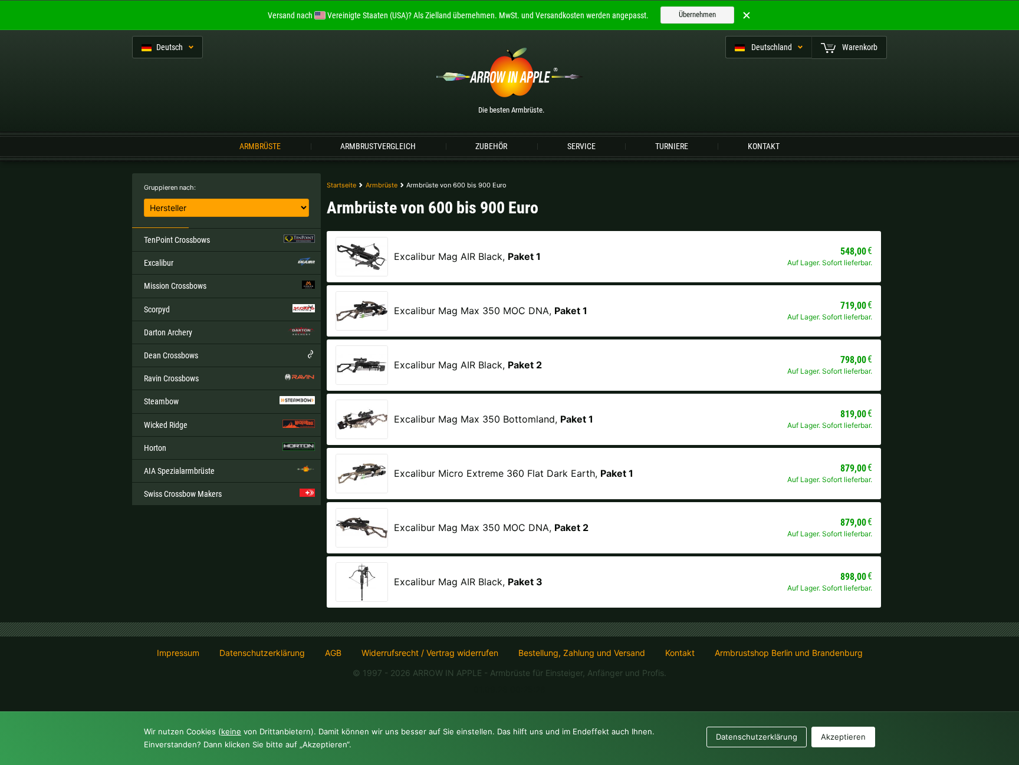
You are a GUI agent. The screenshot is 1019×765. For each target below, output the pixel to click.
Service (581, 146)
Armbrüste (260, 146)
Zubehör (491, 146)
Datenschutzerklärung (262, 653)
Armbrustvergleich (378, 146)
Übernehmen (697, 14)
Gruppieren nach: (170, 187)
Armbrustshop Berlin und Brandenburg (789, 653)
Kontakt (764, 146)
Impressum (178, 653)
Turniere (671, 146)
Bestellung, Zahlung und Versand (581, 653)
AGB (333, 653)
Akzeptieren (843, 736)
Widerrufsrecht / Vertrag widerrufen (429, 653)
